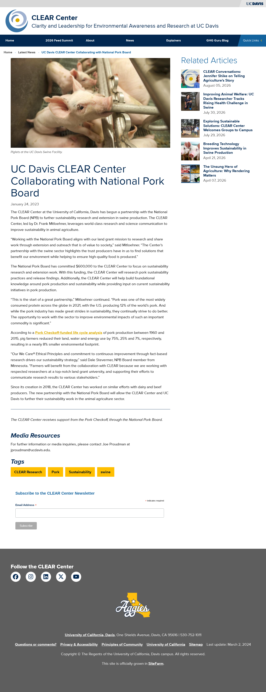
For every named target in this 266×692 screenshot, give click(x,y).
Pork (55, 472)
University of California (166, 644)
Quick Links (251, 40)
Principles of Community (122, 644)
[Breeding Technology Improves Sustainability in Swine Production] (190, 150)
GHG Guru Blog (217, 40)
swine (106, 472)
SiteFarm (155, 663)
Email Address (26, 505)
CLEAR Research (28, 472)
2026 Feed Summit (59, 40)
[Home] (16, 20)
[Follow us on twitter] (61, 577)
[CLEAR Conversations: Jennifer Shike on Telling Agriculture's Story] (190, 78)
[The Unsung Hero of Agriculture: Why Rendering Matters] (190, 173)
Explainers (173, 40)
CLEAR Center (55, 17)
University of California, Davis (90, 634)
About (90, 40)
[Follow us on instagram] (31, 577)
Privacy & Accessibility (79, 644)
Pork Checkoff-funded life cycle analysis (68, 332)
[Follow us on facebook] (16, 577)
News (130, 40)
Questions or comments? (35, 644)
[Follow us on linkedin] (46, 577)
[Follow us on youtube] (76, 577)
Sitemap (196, 644)
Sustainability (80, 472)
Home (9, 40)
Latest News (26, 52)
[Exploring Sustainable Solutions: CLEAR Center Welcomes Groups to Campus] (190, 128)
